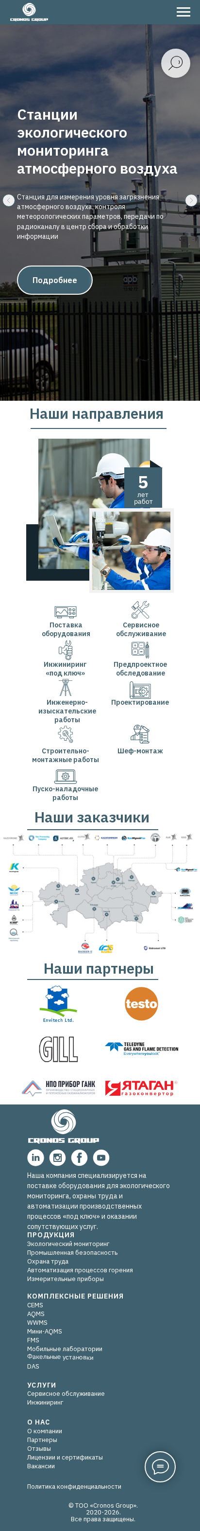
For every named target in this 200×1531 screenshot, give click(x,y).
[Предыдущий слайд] (8, 689)
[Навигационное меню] (183, 12)
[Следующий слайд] (191, 689)
